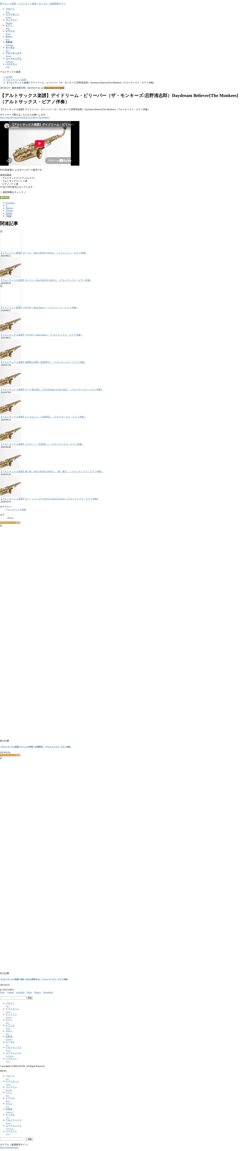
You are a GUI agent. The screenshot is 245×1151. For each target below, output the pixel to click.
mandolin (20, 992)
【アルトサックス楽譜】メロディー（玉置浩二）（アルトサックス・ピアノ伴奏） (42, 444)
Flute (2, 992)
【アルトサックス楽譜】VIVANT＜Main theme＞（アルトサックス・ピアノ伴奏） (41, 335)
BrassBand (48, 992)
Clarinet (10, 992)
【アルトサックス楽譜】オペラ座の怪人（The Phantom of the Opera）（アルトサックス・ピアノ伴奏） (51, 389)
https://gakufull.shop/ (9, 1147)
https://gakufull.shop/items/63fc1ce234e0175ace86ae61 (24, 117)
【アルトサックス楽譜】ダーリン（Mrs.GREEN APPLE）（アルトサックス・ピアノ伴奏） (46, 280)
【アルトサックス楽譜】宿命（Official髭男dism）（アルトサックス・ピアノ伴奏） (34, 979)
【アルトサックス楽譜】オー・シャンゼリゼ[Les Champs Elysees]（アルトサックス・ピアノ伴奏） (49, 499)
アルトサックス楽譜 (54, 88)
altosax (10, 517)
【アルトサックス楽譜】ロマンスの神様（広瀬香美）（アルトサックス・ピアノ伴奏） (36, 747)
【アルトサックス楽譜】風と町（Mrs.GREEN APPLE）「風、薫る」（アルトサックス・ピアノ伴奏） (51, 471)
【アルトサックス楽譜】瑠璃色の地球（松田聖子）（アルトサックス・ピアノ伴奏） (43, 362)
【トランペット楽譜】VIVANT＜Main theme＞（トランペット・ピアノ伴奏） (39, 307)
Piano (29, 992)
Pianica (37, 992)
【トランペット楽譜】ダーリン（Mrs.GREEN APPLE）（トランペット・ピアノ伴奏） (43, 253)
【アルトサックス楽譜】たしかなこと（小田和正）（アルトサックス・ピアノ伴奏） (43, 417)
